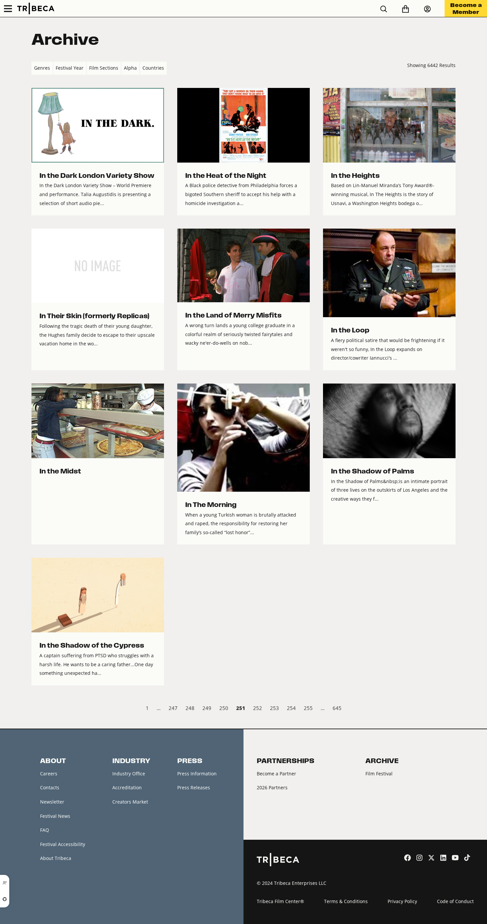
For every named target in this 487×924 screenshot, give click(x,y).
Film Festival (379, 773)
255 (308, 708)
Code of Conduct (455, 901)
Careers (48, 773)
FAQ (44, 830)
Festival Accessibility (62, 844)
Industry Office (128, 773)
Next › (450, 709)
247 (173, 708)
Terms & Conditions (346, 901)
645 (337, 708)
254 (291, 708)
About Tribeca (55, 858)
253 (274, 708)
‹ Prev (36, 709)
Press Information (197, 773)
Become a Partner (276, 773)
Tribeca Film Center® (280, 901)
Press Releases (193, 787)
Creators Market (130, 802)
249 (206, 708)
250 (223, 708)
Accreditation (127, 787)
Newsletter (52, 802)
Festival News (55, 816)
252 (257, 708)
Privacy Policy (402, 901)
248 (190, 708)
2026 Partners (272, 787)
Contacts (49, 787)
